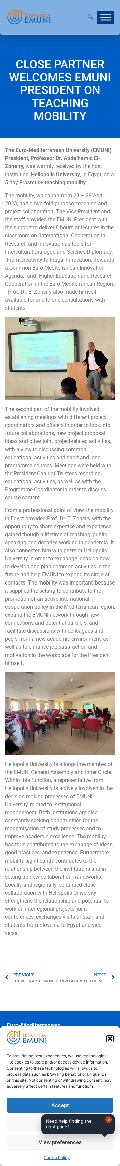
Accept (60, 1105)
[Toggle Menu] (105, 17)
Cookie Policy (57, 1157)
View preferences (60, 1142)
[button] (110, 1038)
